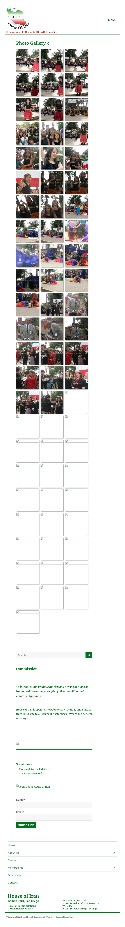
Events (12, 860)
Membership (15, 867)
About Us (13, 852)
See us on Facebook (31, 773)
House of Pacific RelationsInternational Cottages (22, 907)
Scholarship (15, 875)
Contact (13, 882)
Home (11, 845)
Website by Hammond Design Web (60, 917)
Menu (112, 20)
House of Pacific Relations (34, 769)
